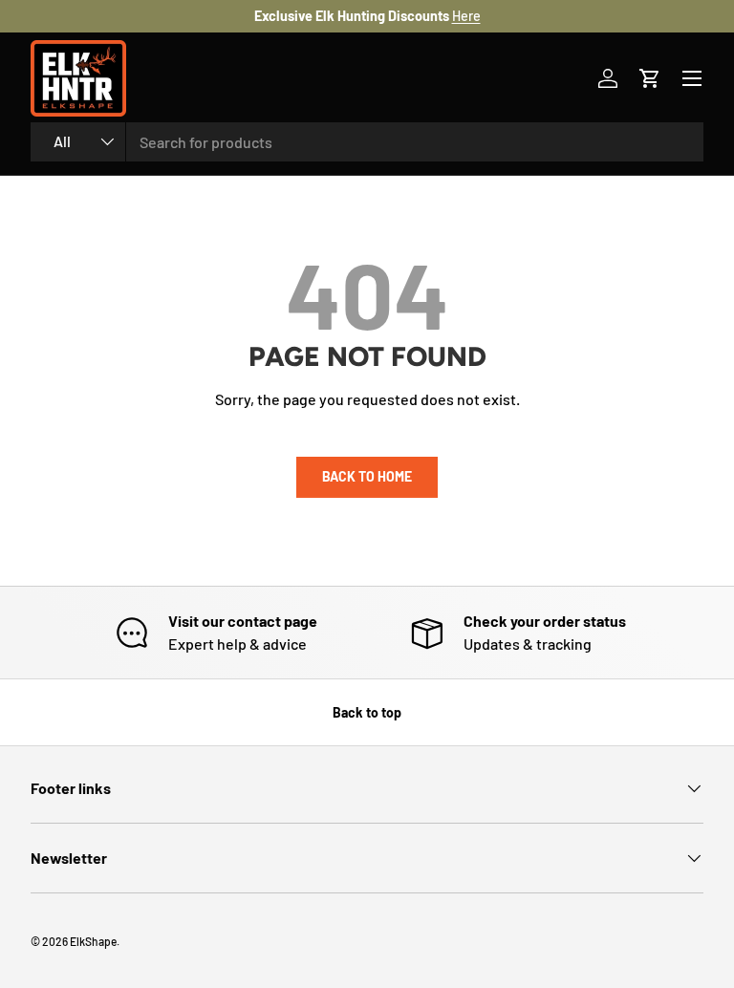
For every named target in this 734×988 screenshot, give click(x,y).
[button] (650, 78)
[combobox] (367, 141)
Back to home (367, 476)
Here (466, 16)
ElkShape (93, 941)
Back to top (367, 712)
